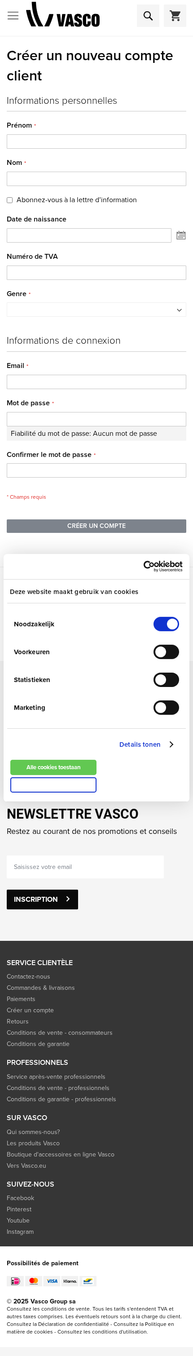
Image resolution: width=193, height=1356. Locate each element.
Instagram (20, 1231)
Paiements (21, 999)
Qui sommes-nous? (33, 1132)
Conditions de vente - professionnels (58, 1088)
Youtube (18, 1220)
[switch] (166, 653)
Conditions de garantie (38, 1044)
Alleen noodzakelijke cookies (53, 784)
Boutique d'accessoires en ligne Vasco (60, 1154)
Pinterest (19, 1209)
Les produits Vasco (33, 1143)
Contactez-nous (28, 976)
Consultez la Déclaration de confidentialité (58, 1324)
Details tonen (140, 744)
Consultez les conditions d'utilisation (102, 1332)
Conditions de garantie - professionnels (61, 1099)
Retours (18, 1021)
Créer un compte (30, 1010)
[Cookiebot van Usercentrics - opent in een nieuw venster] (143, 566)
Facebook (20, 1198)
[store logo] (63, 16)
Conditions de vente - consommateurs (60, 1032)
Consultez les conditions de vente (48, 1309)
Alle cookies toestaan (53, 767)
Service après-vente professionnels (56, 1076)
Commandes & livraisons (41, 988)
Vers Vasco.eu (27, 1165)
